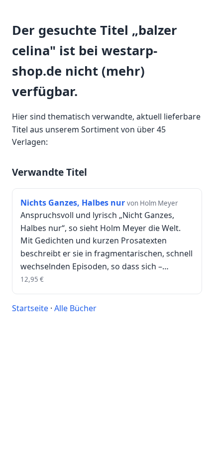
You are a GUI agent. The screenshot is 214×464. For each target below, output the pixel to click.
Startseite (30, 308)
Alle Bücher (75, 308)
